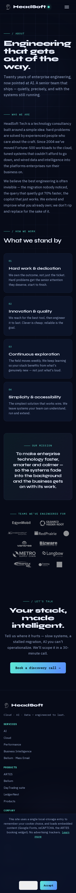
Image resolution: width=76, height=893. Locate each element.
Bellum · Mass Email (17, 758)
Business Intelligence (18, 751)
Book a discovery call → (38, 668)
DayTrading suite (14, 787)
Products (9, 801)
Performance (12, 744)
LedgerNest (11, 794)
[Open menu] (67, 7)
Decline (28, 885)
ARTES (8, 774)
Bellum (8, 781)
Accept (48, 885)
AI (5, 731)
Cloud (7, 738)
